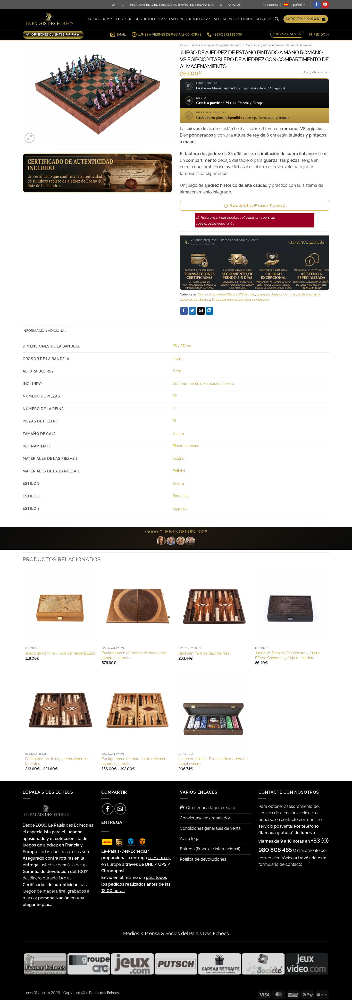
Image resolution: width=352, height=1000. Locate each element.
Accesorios (225, 19)
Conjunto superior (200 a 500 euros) (226, 294)
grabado (263, 294)
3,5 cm (178, 433)
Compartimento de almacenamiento (203, 383)
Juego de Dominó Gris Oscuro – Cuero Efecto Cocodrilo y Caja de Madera (287, 655)
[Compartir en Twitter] (192, 311)
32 (175, 396)
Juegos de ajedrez (145, 19)
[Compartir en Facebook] (184, 311)
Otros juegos (254, 19)
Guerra (178, 483)
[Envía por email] (201, 311)
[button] (305, 19)
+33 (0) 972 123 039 (306, 242)
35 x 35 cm (182, 346)
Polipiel (179, 471)
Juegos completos (105, 19)
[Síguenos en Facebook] (317, 5)
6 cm (177, 371)
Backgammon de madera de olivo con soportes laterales (134, 761)
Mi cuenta (270, 5)
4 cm (177, 358)
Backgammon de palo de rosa (204, 653)
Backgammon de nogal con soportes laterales (56, 761)
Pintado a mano (186, 446)
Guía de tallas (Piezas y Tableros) (257, 205)
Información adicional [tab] (44, 331)
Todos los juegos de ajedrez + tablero (215, 45)
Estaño (178, 458)
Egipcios (180, 508)
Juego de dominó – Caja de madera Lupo (60, 653)
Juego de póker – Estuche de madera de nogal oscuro (213, 761)
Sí (174, 421)
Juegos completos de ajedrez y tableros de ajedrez (278, 45)
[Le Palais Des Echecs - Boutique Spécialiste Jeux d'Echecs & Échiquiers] (50, 19)
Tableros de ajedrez (188, 19)
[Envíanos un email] (120, 809)
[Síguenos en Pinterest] (325, 5)
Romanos (180, 496)
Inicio (183, 45)
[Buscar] (277, 19)
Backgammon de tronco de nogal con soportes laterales (134, 655)
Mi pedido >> (319, 34)
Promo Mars (287, 34)
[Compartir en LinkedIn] (209, 311)
